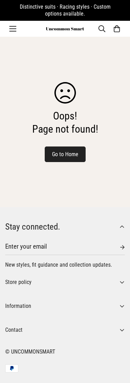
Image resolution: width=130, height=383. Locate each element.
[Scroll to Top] (117, 346)
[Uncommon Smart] (65, 29)
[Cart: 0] (117, 29)
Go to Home (65, 154)
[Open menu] (12, 28)
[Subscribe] (117, 247)
